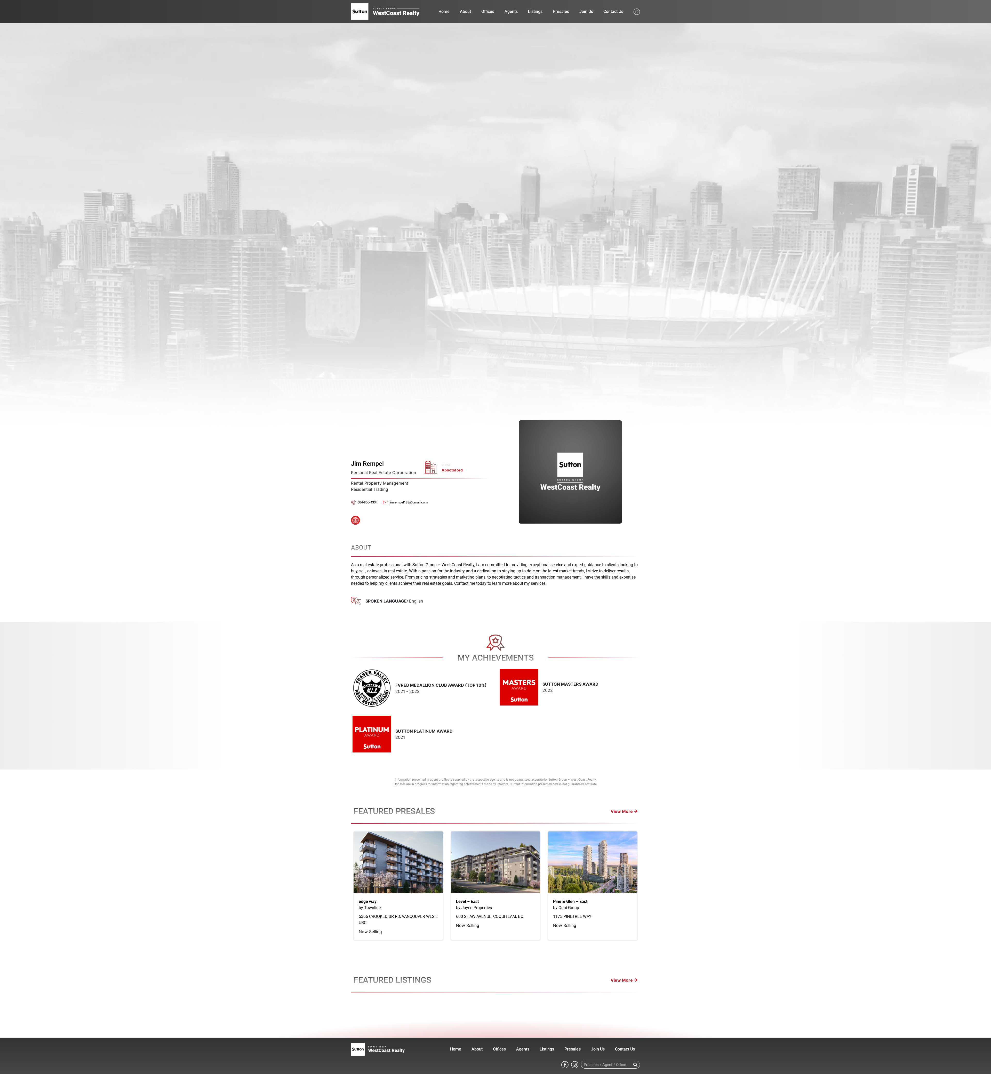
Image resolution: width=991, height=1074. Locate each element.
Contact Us (613, 11)
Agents (511, 11)
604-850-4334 (367, 502)
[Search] (635, 1064)
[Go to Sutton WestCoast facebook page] (565, 1064)
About (465, 11)
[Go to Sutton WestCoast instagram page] (574, 1064)
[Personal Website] (355, 518)
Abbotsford (452, 470)
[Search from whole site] (637, 11)
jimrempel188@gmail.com (408, 502)
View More (622, 811)
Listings (535, 11)
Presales (561, 11)
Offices (487, 11)
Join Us (586, 11)
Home (444, 11)
